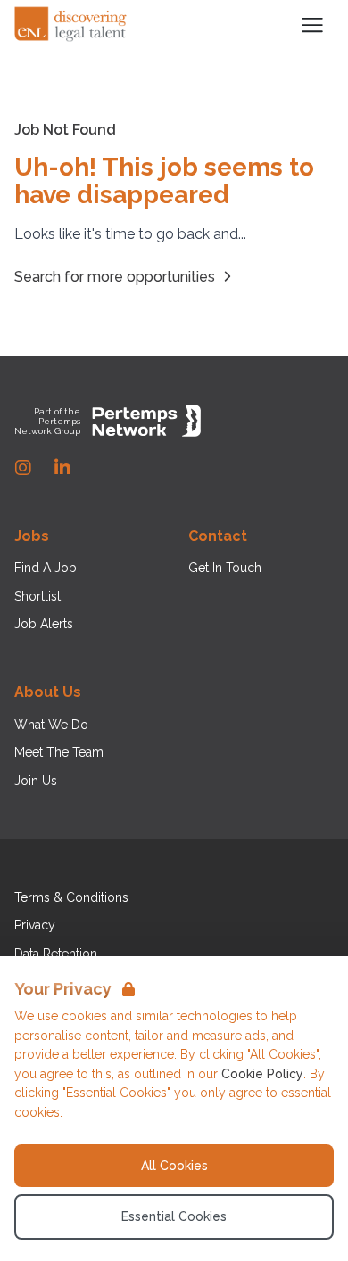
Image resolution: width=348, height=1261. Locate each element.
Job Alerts (43, 624)
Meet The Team (59, 752)
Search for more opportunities (114, 276)
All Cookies (174, 1166)
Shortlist (37, 596)
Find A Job (45, 568)
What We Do (51, 724)
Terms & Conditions (71, 897)
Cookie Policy (262, 1074)
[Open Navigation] (312, 25)
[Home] (71, 25)
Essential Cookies (174, 1216)
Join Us (35, 781)
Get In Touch (224, 568)
